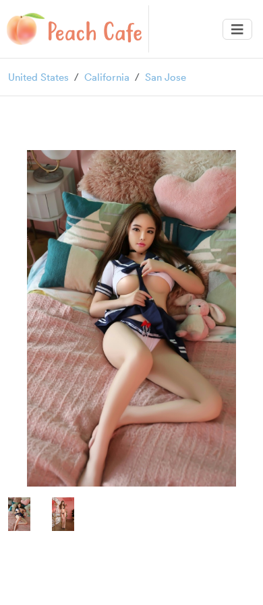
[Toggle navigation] (237, 29)
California (106, 76)
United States (38, 76)
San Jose (165, 76)
